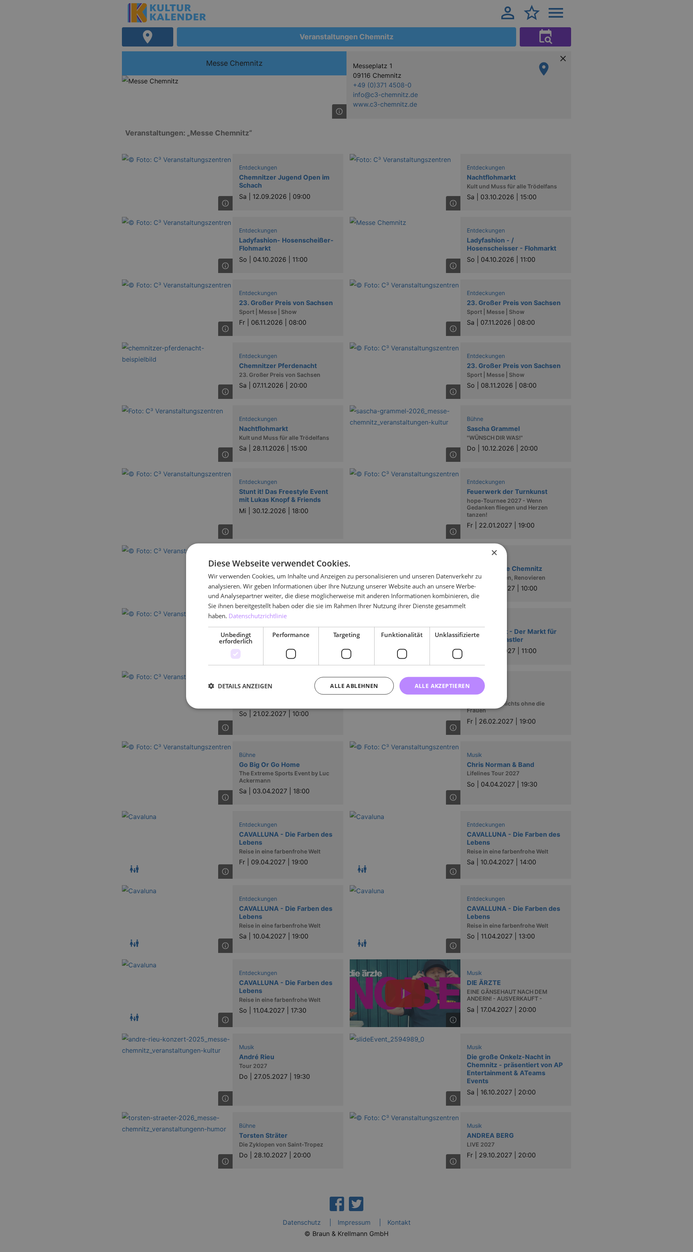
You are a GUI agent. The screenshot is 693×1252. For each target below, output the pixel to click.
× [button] (494, 553)
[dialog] (346, 626)
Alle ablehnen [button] (354, 685)
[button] (240, 686)
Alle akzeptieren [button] (442, 685)
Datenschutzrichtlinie (258, 615)
